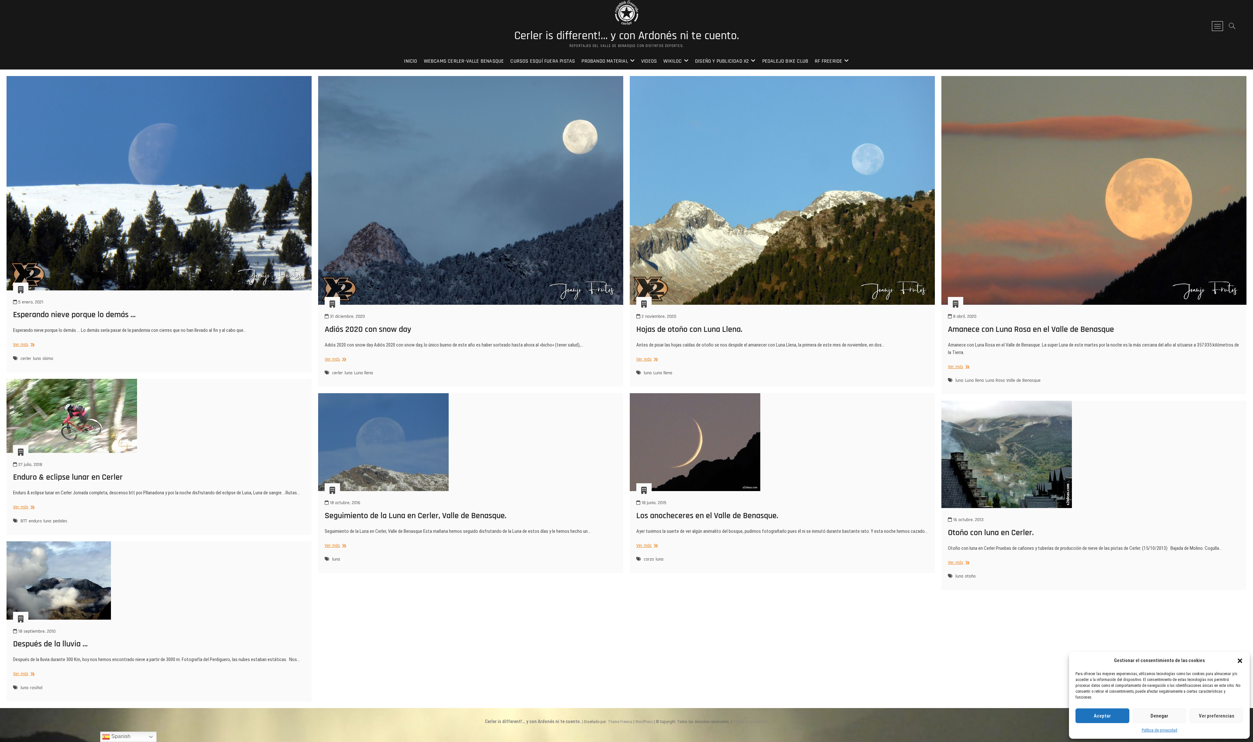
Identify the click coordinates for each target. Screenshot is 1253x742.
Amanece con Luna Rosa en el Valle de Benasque (1031, 329)
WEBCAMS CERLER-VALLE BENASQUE (464, 61)
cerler (26, 359)
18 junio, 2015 (653, 503)
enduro (35, 521)
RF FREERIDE (828, 61)
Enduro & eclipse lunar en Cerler (68, 477)
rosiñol (36, 688)
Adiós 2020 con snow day (368, 329)
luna (37, 359)
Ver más (23, 344)
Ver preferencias (1216, 716)
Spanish (120, 736)
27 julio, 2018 (29, 465)
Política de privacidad (1159, 730)
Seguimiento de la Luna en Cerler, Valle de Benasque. (415, 515)
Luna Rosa (995, 380)
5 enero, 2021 (30, 302)
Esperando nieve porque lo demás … (74, 314)
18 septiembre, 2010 (36, 631)
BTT (24, 521)
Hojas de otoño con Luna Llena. (689, 329)
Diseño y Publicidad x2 (722, 61)
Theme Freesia (620, 721)
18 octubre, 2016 (344, 503)
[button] (1240, 660)
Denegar (1159, 716)
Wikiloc (672, 61)
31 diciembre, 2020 (347, 316)
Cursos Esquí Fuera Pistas (542, 61)
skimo (47, 359)
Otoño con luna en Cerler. (991, 532)
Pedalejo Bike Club (785, 61)
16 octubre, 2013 (967, 520)
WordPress (644, 721)
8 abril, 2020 (964, 316)
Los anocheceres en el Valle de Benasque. (707, 515)
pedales (60, 521)
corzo (649, 559)
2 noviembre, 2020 (658, 316)
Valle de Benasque (1023, 380)
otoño (970, 576)
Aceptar (1102, 716)
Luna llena (363, 373)
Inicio (410, 61)
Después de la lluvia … (50, 644)
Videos (649, 61)
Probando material (604, 61)
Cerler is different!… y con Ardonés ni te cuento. (626, 36)
